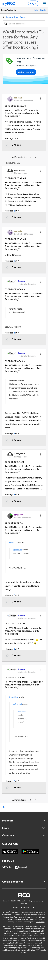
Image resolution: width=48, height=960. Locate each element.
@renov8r (17, 549)
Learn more (40, 922)
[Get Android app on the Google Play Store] (30, 851)
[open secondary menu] (44, 3)
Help (35, 10)
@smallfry (13, 697)
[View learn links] (44, 828)
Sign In (42, 10)
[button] (40, 97)
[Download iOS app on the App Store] (10, 851)
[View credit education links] (44, 882)
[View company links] (44, 835)
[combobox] (24, 24)
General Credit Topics (15, 17)
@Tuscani (13, 542)
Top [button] (3, 807)
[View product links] (44, 820)
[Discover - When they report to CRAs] (35, 157)
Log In (33, 3)
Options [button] (45, 17)
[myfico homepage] (9, 3)
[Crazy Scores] (30, 157)
